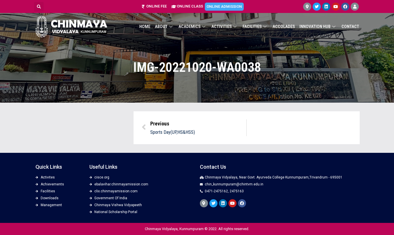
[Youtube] (336, 7)
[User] (355, 7)
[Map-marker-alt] (307, 7)
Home (144, 26)
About (161, 26)
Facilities (252, 26)
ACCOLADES (284, 26)
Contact (350, 26)
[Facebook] (345, 7)
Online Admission (224, 6)
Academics (189, 26)
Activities (221, 26)
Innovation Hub (315, 26)
